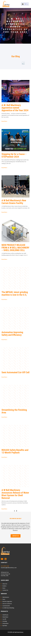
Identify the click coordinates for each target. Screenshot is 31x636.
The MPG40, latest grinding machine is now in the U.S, (15, 293)
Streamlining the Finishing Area (14, 411)
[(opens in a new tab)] (15, 278)
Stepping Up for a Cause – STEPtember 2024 (14, 155)
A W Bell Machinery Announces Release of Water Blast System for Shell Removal (15, 494)
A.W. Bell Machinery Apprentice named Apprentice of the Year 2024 (15, 108)
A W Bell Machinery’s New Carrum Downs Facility (14, 201)
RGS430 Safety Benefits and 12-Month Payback (15, 451)
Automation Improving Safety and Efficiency (12, 333)
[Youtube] (2, 559)
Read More (4, 121)
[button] (24, 4)
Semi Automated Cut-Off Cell (15, 372)
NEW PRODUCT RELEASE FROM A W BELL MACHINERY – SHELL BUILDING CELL (15, 248)
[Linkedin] (5, 559)
